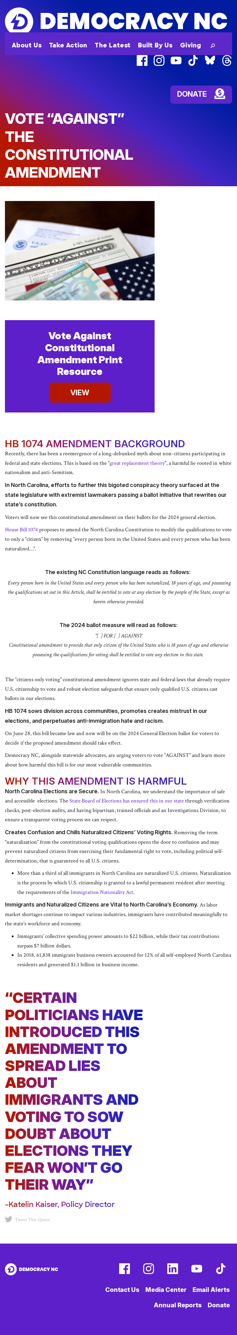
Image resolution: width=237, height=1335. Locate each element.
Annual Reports (178, 1305)
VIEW (79, 392)
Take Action (68, 45)
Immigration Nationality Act (102, 892)
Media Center (166, 1289)
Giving (190, 45)
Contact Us (122, 1289)
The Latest (113, 45)
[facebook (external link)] (142, 64)
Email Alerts (211, 1289)
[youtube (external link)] (176, 64)
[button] (211, 45)
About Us (27, 45)
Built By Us (155, 45)
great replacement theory (137, 463)
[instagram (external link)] (159, 64)
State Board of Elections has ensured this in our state (126, 800)
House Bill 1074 (21, 529)
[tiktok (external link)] (193, 64)
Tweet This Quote (32, 1219)
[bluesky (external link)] (210, 64)
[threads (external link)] (227, 64)
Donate (219, 1305)
